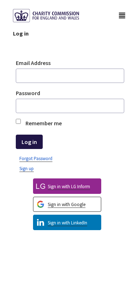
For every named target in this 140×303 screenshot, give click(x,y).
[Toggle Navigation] (122, 15)
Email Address (33, 62)
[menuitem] (67, 222)
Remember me (43, 123)
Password (28, 93)
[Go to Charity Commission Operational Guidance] (51, 15)
